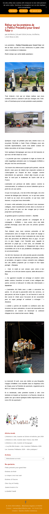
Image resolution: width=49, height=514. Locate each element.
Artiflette (11, 34)
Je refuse (23, 11)
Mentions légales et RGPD (32, 506)
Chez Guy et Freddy (11, 483)
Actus (29, 34)
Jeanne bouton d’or (11, 487)
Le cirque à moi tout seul (13, 475)
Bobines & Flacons (11, 479)
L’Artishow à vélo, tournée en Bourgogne (18, 443)
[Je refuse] (46, 7)
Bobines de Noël (10, 471)
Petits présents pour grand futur (15, 467)
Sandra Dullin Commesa (28, 511)
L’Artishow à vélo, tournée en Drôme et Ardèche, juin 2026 (24, 436)
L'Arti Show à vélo (12, 37)
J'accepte (13, 11)
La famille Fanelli (10, 491)
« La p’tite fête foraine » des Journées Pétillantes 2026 (23, 446)
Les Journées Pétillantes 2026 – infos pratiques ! (21, 449)
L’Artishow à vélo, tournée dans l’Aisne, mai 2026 (21, 440)
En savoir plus (35, 11)
